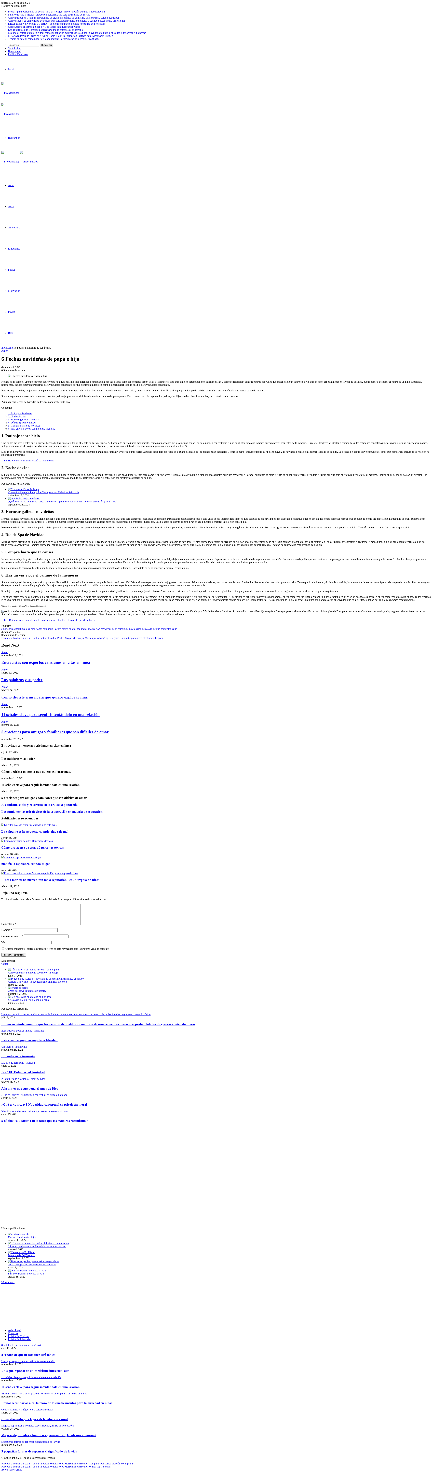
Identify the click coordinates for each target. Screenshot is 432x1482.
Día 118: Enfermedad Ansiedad (23, 1072)
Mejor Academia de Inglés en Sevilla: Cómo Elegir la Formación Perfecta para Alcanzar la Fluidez (60, 35)
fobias (65, 628)
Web (3, 942)
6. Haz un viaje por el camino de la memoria (31, 428)
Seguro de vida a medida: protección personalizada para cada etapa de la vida (49, 14)
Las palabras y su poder (22, 680)
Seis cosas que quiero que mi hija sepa (28, 999)
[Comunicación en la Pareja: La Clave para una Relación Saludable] (23, 489)
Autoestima (14, 227)
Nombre (6, 929)
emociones (36, 628)
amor (4, 628)
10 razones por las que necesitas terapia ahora (32, 1264)
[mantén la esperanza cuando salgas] (21, 857)
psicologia (123, 628)
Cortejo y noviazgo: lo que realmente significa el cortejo (38, 981)
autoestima (19, 628)
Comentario (8, 924)
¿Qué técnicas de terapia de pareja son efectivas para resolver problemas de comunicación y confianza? (62, 501)
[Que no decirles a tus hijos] (18, 1234)
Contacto (13, 1333)
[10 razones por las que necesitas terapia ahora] (33, 1261)
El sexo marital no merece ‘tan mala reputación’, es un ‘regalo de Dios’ (50, 880)
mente (84, 628)
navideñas (106, 628)
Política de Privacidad (19, 1339)
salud (174, 628)
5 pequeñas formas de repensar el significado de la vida (39, 1451)
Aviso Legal (14, 1330)
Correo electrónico (12, 936)
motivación (94, 628)
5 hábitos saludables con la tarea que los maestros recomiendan (44, 1120)
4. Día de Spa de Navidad (22, 422)
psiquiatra (166, 628)
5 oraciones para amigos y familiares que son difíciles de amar (55, 732)
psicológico (135, 628)
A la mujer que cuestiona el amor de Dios (29, 1088)
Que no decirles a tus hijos (22, 1237)
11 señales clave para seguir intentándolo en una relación (50, 714)
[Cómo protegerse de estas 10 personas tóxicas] (27, 841)
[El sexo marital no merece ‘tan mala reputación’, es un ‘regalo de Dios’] (39, 873)
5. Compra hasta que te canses (24, 425)
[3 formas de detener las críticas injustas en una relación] (38, 1243)
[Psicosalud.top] (19, 161)
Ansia (11, 206)
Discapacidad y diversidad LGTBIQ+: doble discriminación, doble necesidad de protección (56, 23)
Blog (10, 333)
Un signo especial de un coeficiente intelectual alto (35, 1371)
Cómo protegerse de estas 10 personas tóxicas (32, 847)
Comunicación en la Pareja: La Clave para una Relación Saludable (43, 492)
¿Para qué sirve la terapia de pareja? (27, 990)
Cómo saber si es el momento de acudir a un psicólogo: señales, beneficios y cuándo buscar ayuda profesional (66, 20)
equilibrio (48, 628)
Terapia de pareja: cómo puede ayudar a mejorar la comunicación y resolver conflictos (53, 38)
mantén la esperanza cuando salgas (25, 864)
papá (114, 628)
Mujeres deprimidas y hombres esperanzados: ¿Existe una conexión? (48, 1435)
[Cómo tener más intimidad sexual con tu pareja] (34, 969)
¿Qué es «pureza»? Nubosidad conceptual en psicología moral (44, 1104)
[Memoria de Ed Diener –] (21, 1252)
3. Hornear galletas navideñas (23, 419)
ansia (10, 628)
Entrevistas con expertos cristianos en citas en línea (45, 662)
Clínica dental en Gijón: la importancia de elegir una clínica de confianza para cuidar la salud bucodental (63, 17)
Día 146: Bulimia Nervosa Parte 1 (26, 1273)
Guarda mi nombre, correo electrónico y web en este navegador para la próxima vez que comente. (57, 948)
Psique (11, 311)
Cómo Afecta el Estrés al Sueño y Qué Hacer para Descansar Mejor (44, 26)
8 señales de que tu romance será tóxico (28, 1354)
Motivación (14, 290)
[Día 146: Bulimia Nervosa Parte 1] (27, 1270)
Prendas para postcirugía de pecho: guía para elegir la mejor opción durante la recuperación (56, 11)
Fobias (11, 269)
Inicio (4, 347)
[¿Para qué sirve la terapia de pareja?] (18, 987)
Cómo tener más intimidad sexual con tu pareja (33, 972)
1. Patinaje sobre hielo (20, 413)
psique (156, 628)
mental (76, 628)
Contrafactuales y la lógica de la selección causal (34, 1419)
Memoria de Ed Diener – (21, 1255)
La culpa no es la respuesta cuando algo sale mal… (36, 831)
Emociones (14, 248)
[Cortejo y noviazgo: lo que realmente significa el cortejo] (46, 978)
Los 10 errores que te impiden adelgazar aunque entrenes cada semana (45, 29)
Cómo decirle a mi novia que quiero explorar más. (44, 697)
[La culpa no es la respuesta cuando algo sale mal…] (29, 825)
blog (27, 628)
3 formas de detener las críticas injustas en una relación (37, 1246)
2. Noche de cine (17, 416)
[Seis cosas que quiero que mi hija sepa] (29, 996)
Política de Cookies (18, 1336)
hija (71, 628)
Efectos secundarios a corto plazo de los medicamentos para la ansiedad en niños (56, 1403)
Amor (11, 185)
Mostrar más (8, 1282)
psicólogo (147, 628)
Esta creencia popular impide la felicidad (29, 1040)
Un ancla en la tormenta (18, 1056)
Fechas (57, 628)
